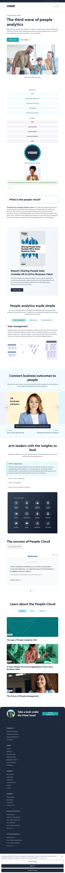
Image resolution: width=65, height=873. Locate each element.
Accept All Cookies (32, 870)
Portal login (10, 800)
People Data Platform (13, 737)
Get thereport (17, 290)
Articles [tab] (32, 611)
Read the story (14, 580)
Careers (9, 788)
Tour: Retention (11, 822)
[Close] (62, 856)
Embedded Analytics (12, 734)
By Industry (10, 739)
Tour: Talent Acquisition (13, 825)
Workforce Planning (12, 731)
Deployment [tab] (33, 320)
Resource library (11, 757)
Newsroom (10, 780)
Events (8, 749)
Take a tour (13, 40)
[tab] (32, 469)
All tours (9, 828)
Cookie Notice (43, 858)
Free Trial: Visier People (13, 817)
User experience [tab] (46, 320)
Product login (10, 797)
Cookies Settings (32, 861)
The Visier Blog (11, 754)
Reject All (32, 866)
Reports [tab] (22, 611)
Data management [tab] (19, 320)
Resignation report (12, 759)
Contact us (10, 802)
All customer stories (15, 546)
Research (9, 751)
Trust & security (11, 782)
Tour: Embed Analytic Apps (14, 840)
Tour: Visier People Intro (13, 820)
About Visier (10, 774)
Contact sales (10, 805)
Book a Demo (10, 814)
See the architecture (50, 713)
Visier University (11, 762)
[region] (32, 863)
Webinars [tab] (42, 611)
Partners (9, 785)
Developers (10, 765)
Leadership (10, 777)
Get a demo (24, 40)
